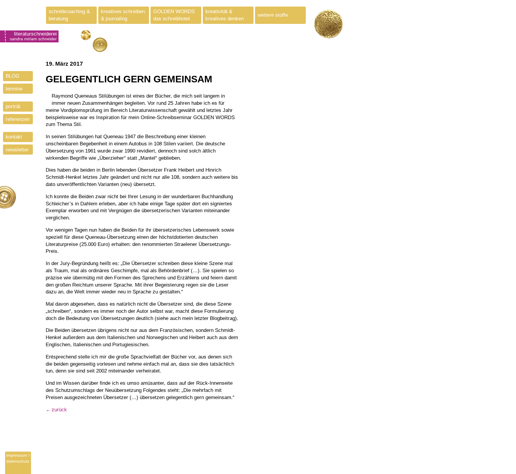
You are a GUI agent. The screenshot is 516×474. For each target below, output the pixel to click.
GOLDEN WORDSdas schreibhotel (174, 15)
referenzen (18, 119)
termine (14, 89)
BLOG (12, 76)
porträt (13, 106)
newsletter (17, 150)
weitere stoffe (273, 15)
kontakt (14, 137)
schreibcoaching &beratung (69, 15)
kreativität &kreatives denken (224, 15)
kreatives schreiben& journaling (123, 15)
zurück (59, 410)
